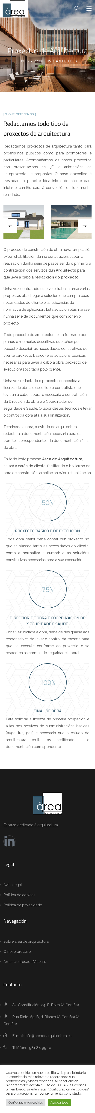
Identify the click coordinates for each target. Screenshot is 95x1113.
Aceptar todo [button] (59, 1102)
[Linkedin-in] (9, 841)
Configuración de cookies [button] (26, 1102)
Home (22, 60)
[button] (85, 226)
